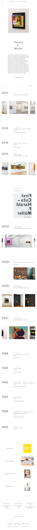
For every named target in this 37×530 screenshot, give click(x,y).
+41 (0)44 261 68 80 (10, 523)
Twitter (14, 524)
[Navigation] (2, 1)
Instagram (19, 524)
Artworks (7, 86)
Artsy (23, 524)
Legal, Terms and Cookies (25, 526)
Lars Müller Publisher (17, 189)
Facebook (10, 524)
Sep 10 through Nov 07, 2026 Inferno (18, 504)
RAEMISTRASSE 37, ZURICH (26, 523)
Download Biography (19, 77)
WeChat (27, 524)
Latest (18, 86)
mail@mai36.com (17, 523)
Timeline (29, 86)
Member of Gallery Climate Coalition (13, 526)
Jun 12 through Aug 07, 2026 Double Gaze (30, 504)
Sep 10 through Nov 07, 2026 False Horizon (7, 504)
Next (32, 110)
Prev (4, 110)
